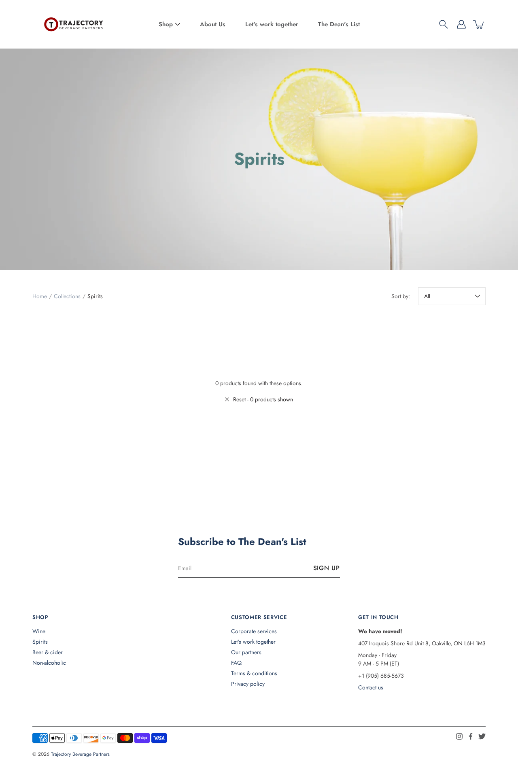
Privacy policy (248, 684)
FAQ (236, 663)
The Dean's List (339, 24)
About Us (212, 24)
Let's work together (271, 24)
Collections (67, 296)
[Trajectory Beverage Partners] (72, 24)
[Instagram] (459, 736)
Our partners (246, 652)
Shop (166, 24)
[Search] (443, 24)
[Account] (461, 24)
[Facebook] (470, 736)
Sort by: (400, 296)
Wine (38, 631)
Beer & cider (47, 652)
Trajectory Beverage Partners (80, 754)
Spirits (40, 642)
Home (39, 296)
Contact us (370, 687)
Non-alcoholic (49, 663)
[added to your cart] (479, 24)
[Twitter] (482, 736)
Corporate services (254, 631)
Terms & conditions (254, 673)
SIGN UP (326, 568)
